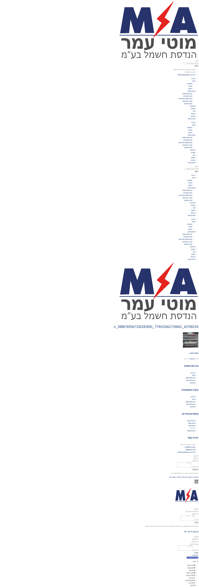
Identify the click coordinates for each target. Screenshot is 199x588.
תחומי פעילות (191, 91)
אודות (193, 81)
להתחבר (192, 359)
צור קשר (193, 116)
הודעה (196, 520)
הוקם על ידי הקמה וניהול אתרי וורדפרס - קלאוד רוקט (183, 477)
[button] (192, 558)
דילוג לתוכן (195, 555)
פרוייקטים (192, 106)
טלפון (196, 461)
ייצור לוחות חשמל (187, 93)
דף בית (193, 78)
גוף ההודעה (195, 467)
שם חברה (195, 544)
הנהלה (190, 86)
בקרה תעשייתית (187, 96)
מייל (197, 458)
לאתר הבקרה (191, 118)
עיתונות (193, 113)
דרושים (190, 88)
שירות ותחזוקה (188, 103)
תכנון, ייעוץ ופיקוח (187, 101)
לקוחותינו (189, 83)
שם (197, 456)
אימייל (196, 514)
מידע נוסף (195, 550)
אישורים (193, 108)
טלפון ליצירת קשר (193, 511)
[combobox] (191, 63)
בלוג (194, 111)
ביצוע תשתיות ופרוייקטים (185, 98)
